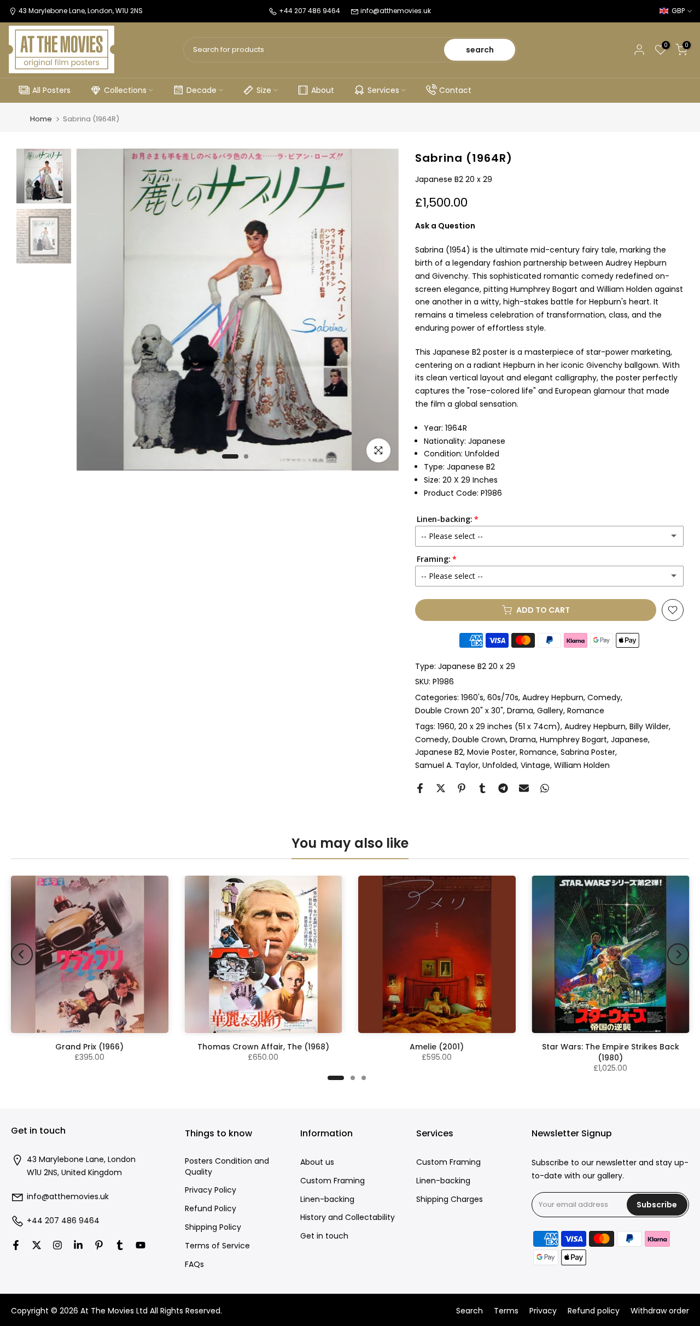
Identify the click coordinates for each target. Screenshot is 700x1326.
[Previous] (22, 954)
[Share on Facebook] (420, 788)
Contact (455, 90)
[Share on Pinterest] (461, 788)
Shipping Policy (213, 1227)
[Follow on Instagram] (57, 1245)
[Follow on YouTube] (140, 1245)
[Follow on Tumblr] (120, 1245)
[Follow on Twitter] (37, 1245)
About (322, 90)
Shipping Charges (449, 1199)
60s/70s (502, 697)
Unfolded (499, 765)
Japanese (629, 739)
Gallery (550, 710)
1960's (472, 697)
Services (383, 90)
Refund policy (594, 1311)
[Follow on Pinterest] (99, 1245)
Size (263, 90)
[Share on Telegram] (503, 788)
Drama (520, 710)
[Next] (678, 954)
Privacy (543, 1311)
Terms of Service (217, 1246)
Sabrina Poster (588, 752)
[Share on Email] (524, 788)
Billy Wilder (649, 726)
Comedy (604, 697)
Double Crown (479, 739)
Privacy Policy (210, 1190)
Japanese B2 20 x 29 (476, 666)
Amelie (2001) (437, 1046)
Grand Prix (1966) (89, 1046)
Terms (506, 1311)
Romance (585, 710)
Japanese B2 (439, 752)
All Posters (51, 90)
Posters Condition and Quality (227, 1166)
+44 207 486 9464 (63, 1221)
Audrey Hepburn (553, 697)
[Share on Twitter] (441, 788)
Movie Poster (491, 752)
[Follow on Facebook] (16, 1245)
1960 (446, 726)
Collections (125, 90)
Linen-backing (327, 1199)
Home (41, 118)
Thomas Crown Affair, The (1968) (263, 1046)
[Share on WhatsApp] (545, 788)
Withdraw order (660, 1311)
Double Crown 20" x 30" (459, 710)
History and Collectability (347, 1217)
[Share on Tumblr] (482, 788)
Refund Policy (210, 1209)
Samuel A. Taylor (447, 765)
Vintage (535, 765)
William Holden (582, 765)
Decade (201, 90)
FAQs (194, 1264)
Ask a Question (445, 225)
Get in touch (324, 1236)
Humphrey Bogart (573, 739)
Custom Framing (332, 1181)
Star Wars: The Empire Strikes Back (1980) (610, 1052)
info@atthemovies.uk (395, 10)
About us (317, 1162)
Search (469, 1311)
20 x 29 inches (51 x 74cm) (509, 726)
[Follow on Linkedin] (78, 1245)
